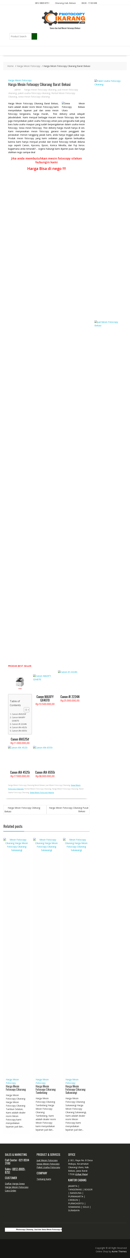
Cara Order (10, 1190)
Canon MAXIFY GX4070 (18, 719)
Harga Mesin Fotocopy (20, 80)
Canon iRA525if (19, 714)
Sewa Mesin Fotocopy (48, 1163)
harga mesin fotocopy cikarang (40, 89)
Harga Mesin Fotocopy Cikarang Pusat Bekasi (68, 809)
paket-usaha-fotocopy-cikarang (34, 93)
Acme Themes (119, 1251)
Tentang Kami (44, 1178)
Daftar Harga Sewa (15, 1183)
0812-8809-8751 (15, 1170)
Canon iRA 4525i (19, 727)
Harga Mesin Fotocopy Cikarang (16, 1087)
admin (17, 89)
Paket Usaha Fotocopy (48, 1167)
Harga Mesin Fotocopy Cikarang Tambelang (46, 1089)
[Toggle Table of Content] (25, 709)
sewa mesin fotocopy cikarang (34, 96)
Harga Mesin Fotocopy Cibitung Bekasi (22, 809)
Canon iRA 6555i (19, 730)
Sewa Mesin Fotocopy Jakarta (42, 792)
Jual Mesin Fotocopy (47, 1160)
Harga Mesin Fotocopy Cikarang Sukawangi (75, 1089)
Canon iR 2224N (19, 724)
